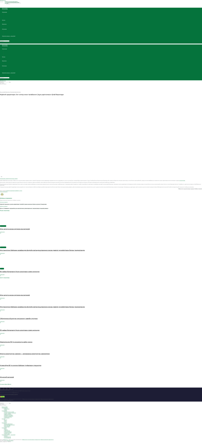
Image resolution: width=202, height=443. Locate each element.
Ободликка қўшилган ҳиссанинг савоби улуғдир (19, 318)
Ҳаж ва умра (7, 35)
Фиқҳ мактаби (7, 27)
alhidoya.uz (5, 399)
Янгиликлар (5, 9)
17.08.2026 (2, 356)
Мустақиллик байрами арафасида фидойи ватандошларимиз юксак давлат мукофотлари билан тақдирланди (42, 250)
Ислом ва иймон (8, 33)
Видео (5, 21)
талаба (16, 190)
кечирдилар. (182, 180)
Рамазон (6, 31)
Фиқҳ (5, 30)
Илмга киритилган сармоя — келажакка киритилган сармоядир (25, 354)
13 (0, 275)
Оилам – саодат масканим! (10, 14)
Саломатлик (6, 19)
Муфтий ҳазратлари (10, 190)
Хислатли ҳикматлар (8, 17)
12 (0, 254)
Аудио (5, 23)
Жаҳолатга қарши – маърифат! (8, 36)
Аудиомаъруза (7, 39)
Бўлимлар (4, 29)
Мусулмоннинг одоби (9, 13)
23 (0, 299)
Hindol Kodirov (10, 400)
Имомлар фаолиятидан (9, 26)
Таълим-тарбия (7, 15)
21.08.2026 (2, 274)
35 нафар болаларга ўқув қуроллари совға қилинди (20, 272)
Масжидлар (6, 28)
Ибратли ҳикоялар (8, 16)
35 (0, 369)
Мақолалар (4, 12)
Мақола (5, 37)
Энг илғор (20, 190)
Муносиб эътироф (7, 377)
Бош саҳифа (4, 8)
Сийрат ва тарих (7, 34)
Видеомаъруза (7, 38)
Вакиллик (4, 24)
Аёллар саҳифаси (8, 18)
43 (0, 357)
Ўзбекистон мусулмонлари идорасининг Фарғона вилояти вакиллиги (38, 399)
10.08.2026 (2, 380)
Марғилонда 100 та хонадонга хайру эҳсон (16, 342)
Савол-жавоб (7, 32)
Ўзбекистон (6, 10)
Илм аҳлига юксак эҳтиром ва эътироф (15, 229)
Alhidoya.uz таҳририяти (6, 198)
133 (0, 381)
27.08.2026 (2, 232)
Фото (5, 22)
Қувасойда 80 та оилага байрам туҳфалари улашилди (20, 365)
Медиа (3, 20)
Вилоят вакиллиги (8, 25)
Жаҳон (5, 11)
